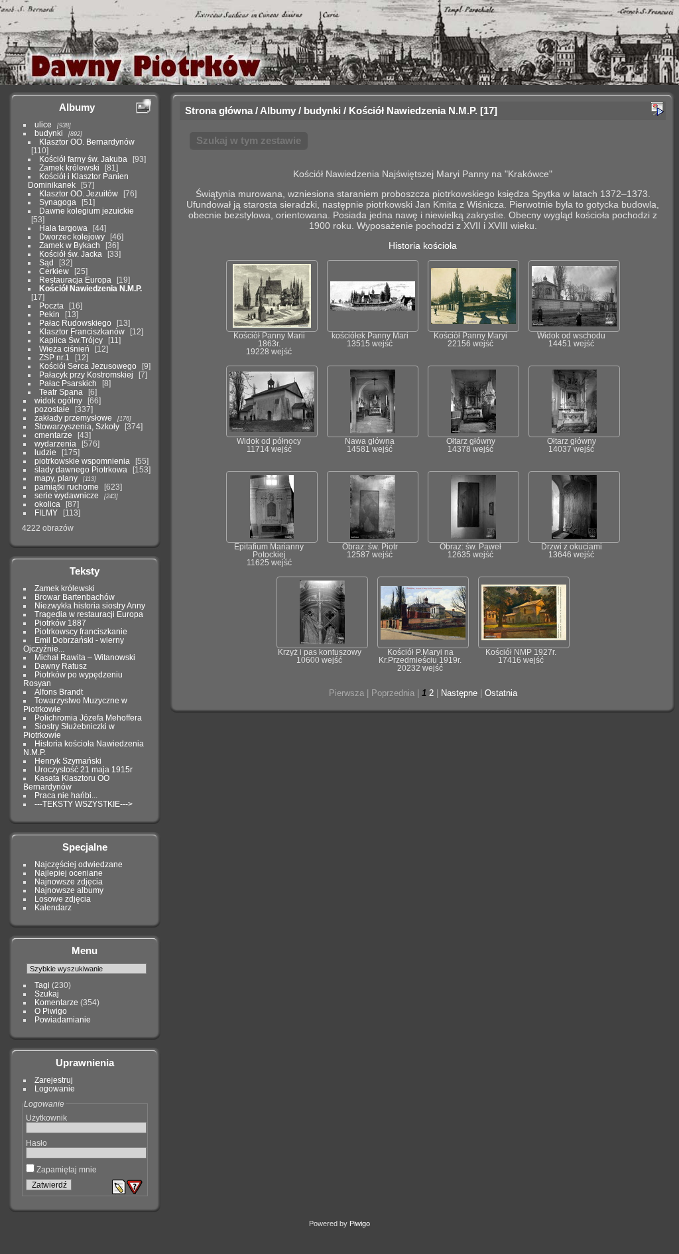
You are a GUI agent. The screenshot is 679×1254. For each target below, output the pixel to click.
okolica (47, 504)
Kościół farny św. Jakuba (83, 159)
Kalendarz (53, 907)
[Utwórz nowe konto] (119, 1187)
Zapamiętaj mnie (65, 1169)
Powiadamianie (62, 1019)
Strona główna (219, 110)
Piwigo (359, 1223)
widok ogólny (58, 400)
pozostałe (52, 409)
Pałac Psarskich (68, 383)
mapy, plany (56, 478)
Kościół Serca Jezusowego (88, 366)
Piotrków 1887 (60, 622)
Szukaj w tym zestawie (248, 140)
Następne (459, 693)
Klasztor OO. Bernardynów (87, 141)
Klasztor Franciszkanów (82, 331)
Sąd (46, 262)
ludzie (45, 452)
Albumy (77, 107)
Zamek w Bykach (69, 245)
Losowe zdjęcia (62, 898)
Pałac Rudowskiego (75, 322)
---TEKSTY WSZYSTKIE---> (83, 804)
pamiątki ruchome (66, 486)
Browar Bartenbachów (74, 596)
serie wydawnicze (66, 495)
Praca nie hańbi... (65, 795)
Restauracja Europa (75, 279)
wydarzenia (55, 443)
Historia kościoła (423, 245)
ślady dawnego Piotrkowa (80, 469)
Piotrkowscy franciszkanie (80, 631)
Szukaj (46, 993)
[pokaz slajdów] (657, 109)
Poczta (51, 305)
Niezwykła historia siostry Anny (89, 605)
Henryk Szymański (67, 760)
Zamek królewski (69, 167)
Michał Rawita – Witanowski (84, 657)
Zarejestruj (53, 1080)
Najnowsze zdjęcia (68, 881)
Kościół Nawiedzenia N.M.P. (90, 288)
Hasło (36, 1143)
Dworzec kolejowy (72, 236)
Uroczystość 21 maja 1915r (83, 769)
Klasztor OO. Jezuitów (78, 193)
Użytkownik (46, 1117)
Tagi (42, 985)
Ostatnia (501, 693)
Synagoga (57, 202)
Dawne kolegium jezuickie (86, 210)
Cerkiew (54, 271)
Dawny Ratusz (60, 666)
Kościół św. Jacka (70, 253)
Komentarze (56, 1002)
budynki (48, 133)
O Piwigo (50, 1011)
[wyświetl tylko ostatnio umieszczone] (143, 107)
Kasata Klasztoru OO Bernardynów (66, 782)
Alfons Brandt (58, 691)
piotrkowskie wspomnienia (82, 460)
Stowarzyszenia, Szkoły (76, 426)
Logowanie (54, 1088)
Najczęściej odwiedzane (78, 864)
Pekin (49, 314)
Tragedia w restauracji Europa (88, 614)
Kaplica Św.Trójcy (71, 340)
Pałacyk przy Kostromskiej (86, 374)
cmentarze (53, 435)
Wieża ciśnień (64, 348)
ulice (43, 124)
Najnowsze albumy (68, 890)
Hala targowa (63, 228)
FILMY (46, 512)
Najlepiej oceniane (68, 873)
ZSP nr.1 (54, 357)
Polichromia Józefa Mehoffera (88, 717)
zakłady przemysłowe (73, 417)
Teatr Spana (61, 391)
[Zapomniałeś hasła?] (135, 1187)
